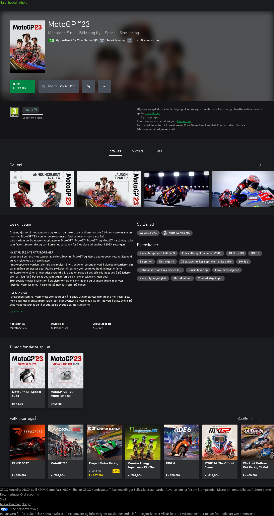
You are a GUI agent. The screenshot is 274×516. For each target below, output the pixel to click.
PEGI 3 (28, 109)
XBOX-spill (29, 489)
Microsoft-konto (228, 489)
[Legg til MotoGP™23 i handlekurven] (88, 86)
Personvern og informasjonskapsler (93, 513)
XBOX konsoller (10, 489)
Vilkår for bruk (171, 513)
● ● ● (105, 86)
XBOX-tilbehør (72, 489)
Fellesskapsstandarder (149, 489)
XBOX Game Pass (50, 489)
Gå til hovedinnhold (13, 2)
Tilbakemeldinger (121, 489)
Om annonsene (244, 513)
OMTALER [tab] (138, 151)
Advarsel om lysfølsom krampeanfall (190, 489)
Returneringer (9, 494)
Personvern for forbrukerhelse (21, 513)
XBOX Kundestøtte (95, 489)
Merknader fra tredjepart (216, 513)
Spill (3, 499)
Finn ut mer (152, 113)
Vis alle (243, 418)
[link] (27, 380)
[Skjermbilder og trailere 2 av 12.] (109, 189)
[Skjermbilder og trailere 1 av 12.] (42, 189)
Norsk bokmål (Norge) (15, 504)
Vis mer (14, 311)
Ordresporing (29, 494)
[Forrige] (252, 165)
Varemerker (190, 513)
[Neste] (260, 165)
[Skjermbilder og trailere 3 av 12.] (176, 189)
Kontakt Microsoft (55, 513)
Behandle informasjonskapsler (139, 513)
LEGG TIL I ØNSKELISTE (61, 86)
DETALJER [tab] (115, 151)
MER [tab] (159, 151)
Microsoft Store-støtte (255, 489)
